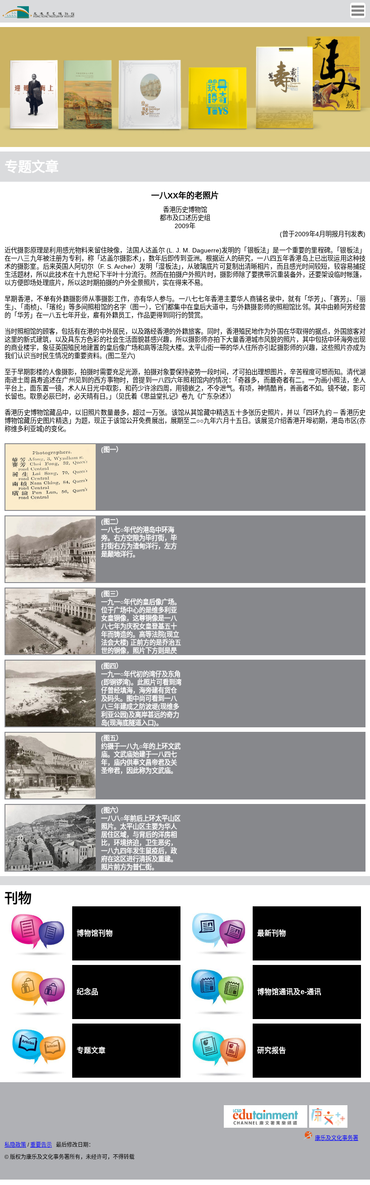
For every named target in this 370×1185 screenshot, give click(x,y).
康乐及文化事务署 (336, 1138)
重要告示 (41, 1145)
